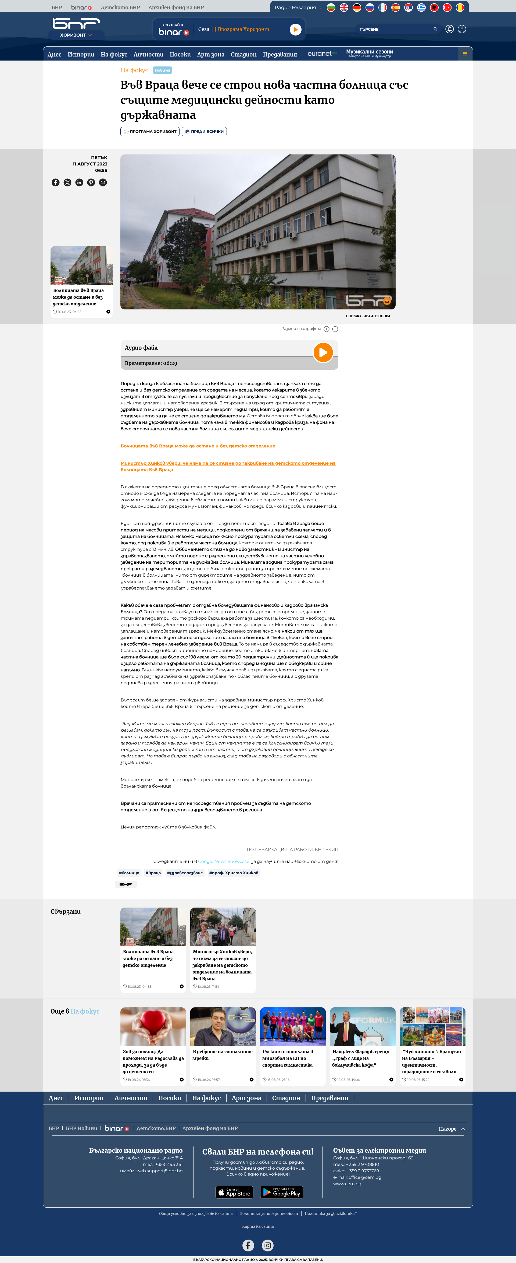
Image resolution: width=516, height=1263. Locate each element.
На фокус (134, 70)
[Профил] (462, 29)
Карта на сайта (258, 1226)
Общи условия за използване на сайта (196, 1213)
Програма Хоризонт (153, 131)
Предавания (330, 1098)
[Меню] (465, 53)
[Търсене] (435, 29)
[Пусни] (296, 30)
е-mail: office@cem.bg (357, 1177)
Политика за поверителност (268, 1213)
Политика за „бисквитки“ (331, 1213)
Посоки (169, 1098)
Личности (130, 1098)
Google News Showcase (223, 861)
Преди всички (207, 131)
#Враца (153, 872)
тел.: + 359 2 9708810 (356, 1164)
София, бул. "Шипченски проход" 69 (373, 1157)
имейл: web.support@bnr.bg (151, 1170)
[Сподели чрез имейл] (103, 182)
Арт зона (246, 1098)
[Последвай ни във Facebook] (248, 1245)
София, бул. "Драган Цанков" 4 (149, 1157)
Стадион (286, 1098)
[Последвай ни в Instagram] (267, 1245)
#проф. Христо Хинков (233, 872)
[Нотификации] (449, 29)
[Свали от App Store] (234, 1192)
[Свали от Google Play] (281, 1192)
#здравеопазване (185, 872)
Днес (56, 1098)
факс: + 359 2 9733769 (356, 1170)
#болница (129, 872)
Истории (88, 1098)
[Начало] (76, 23)
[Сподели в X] (67, 182)
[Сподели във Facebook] (55, 182)
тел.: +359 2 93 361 (163, 1164)
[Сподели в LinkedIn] (79, 182)
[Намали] (335, 329)
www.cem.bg (347, 1183)
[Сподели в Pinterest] (91, 182)
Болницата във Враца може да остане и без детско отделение (198, 446)
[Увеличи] (326, 329)
